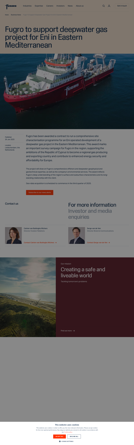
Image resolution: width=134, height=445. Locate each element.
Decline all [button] (74, 436)
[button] (67, 441)
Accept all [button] (59, 436)
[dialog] (67, 433)
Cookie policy (68, 432)
